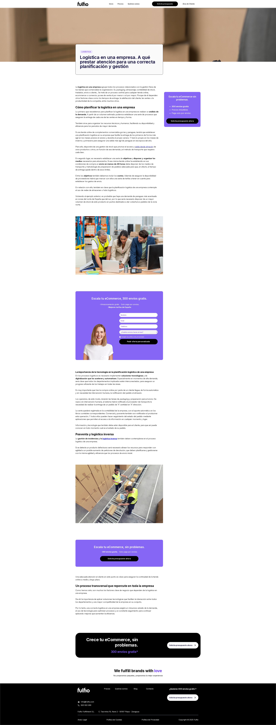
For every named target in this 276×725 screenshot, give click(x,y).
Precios (120, 4)
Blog (135, 689)
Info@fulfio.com (87, 702)
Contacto (150, 689)
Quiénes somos (134, 4)
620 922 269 (86, 705)
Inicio (111, 4)
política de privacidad (136, 337)
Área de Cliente (189, 4)
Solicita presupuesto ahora (119, 559)
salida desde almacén (144, 146)
